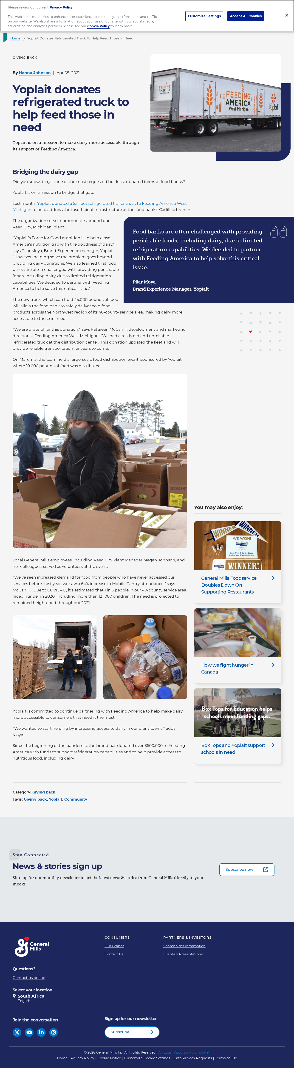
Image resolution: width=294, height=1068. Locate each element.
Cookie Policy (98, 26)
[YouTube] (29, 1032)
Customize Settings (204, 16)
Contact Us (114, 954)
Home (62, 1058)
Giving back (43, 792)
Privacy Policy (82, 1058)
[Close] (287, 15)
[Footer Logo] (32, 947)
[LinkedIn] (41, 1032)
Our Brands (114, 946)
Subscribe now (239, 869)
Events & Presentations (183, 954)
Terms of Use (226, 1058)
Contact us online (29, 978)
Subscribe (120, 1032)
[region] (147, 15)
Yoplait (55, 799)
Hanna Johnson (35, 72)
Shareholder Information (184, 946)
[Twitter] (17, 1032)
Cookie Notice (109, 1058)
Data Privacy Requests (192, 1058)
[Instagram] (53, 1032)
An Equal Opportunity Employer (184, 1052)
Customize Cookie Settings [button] (147, 1058)
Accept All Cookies (246, 16)
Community (75, 799)
